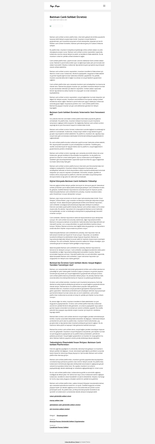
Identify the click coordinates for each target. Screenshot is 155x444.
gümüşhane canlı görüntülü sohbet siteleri (65, 405)
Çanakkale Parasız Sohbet (59, 427)
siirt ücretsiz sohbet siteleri (60, 409)
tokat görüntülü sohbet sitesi (60, 396)
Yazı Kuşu (54, 6)
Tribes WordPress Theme (72, 442)
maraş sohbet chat (56, 400)
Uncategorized (62, 415)
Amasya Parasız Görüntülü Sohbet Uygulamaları (67, 421)
